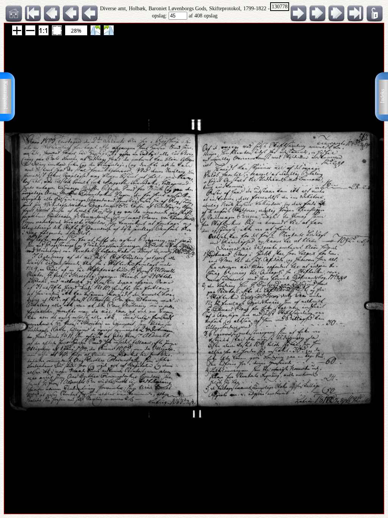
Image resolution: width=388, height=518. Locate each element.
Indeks (382, 96)
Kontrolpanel (5, 95)
